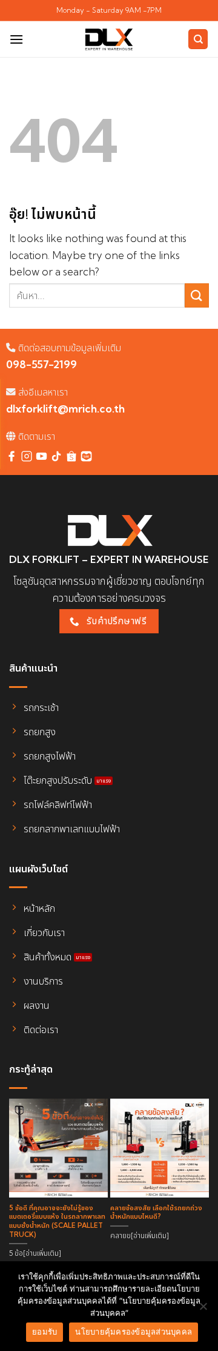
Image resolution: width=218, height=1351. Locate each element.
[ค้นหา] (198, 39)
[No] (203, 1309)
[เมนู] (16, 39)
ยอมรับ (44, 1331)
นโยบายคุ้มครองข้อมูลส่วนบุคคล (133, 1331)
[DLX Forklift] (109, 39)
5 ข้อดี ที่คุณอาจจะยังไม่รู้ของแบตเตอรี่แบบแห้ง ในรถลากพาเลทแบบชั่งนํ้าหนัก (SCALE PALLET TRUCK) (57, 1221)
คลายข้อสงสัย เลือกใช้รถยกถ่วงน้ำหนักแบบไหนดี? (156, 1212)
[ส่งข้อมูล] (197, 295)
